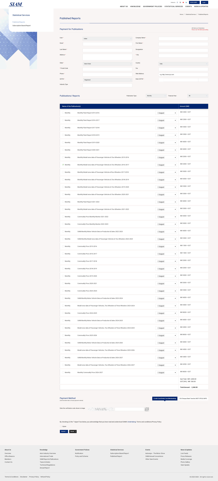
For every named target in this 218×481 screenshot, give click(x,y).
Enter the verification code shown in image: (72, 408)
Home (181, 14)
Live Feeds (184, 453)
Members (8, 459)
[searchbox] (165, 113)
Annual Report (45, 468)
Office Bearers (10, 456)
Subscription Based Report (22, 25)
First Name (139, 43)
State (62, 63)
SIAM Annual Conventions (154, 456)
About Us (124, 6)
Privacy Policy (34, 477)
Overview (8, 453)
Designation (139, 49)
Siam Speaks (185, 465)
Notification (79, 453)
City (137, 55)
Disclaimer (23, 477)
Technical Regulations (47, 465)
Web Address (140, 73)
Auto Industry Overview (48, 453)
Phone (62, 73)
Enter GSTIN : (140, 79)
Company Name (141, 38)
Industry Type (64, 84)
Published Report (116, 456)
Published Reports (19, 22)
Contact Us (8, 462)
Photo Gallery (185, 462)
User (61, 38)
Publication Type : (132, 96)
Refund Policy (45, 477)
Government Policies (152, 6)
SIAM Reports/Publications (49, 459)
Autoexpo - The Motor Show (155, 453)
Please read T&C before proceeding (200, 29)
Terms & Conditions (11, 477)
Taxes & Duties (45, 462)
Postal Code (64, 68)
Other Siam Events (151, 459)
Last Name (63, 49)
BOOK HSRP (193, 2)
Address (63, 55)
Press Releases (186, 456)
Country (138, 63)
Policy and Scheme (81, 456)
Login (203, 2)
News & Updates (201, 6)
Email (62, 43)
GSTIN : (62, 79)
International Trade (46, 456)
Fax (137, 68)
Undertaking (132, 422)
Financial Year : (172, 96)
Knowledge (135, 6)
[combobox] (166, 113)
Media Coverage (186, 459)
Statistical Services (174, 6)
